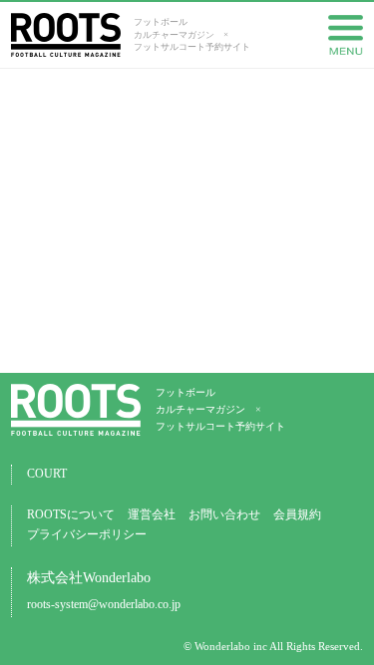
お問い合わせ (224, 514)
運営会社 (152, 514)
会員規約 (297, 514)
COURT (47, 474)
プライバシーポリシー (87, 534)
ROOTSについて (71, 514)
